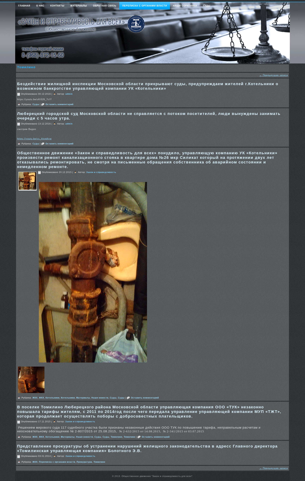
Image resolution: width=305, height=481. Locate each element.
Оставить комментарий (59, 104)
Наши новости (99, 398)
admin (69, 94)
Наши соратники (185, 5)
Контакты (57, 5)
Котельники (52, 398)
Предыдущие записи (273, 75)
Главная (24, 5)
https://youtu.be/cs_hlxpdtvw (34, 138)
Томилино (116, 437)
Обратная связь (104, 5)
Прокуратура (84, 462)
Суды (206, 5)
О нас (40, 5)
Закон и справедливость (101, 172)
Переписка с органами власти (144, 5)
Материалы (78, 5)
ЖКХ (35, 398)
